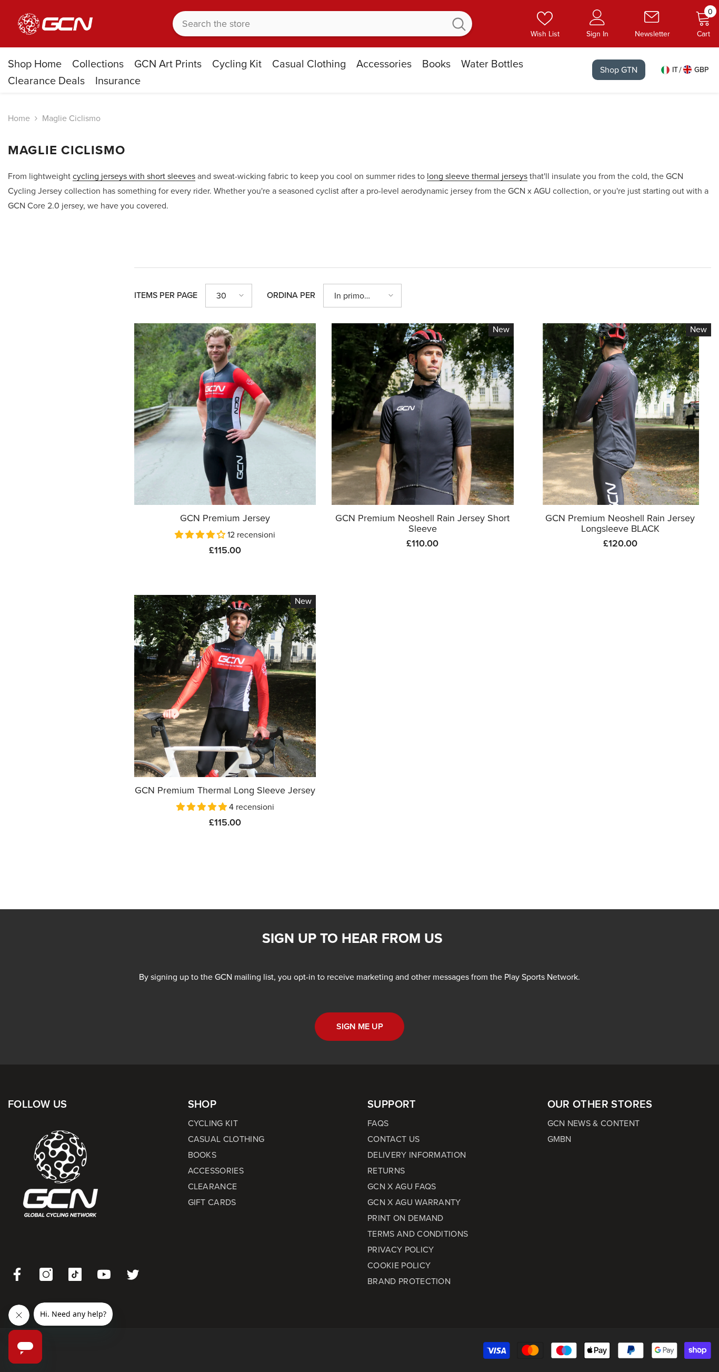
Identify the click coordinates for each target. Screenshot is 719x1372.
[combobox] (309, 23)
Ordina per (291, 295)
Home (19, 118)
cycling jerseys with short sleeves (134, 176)
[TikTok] (75, 1274)
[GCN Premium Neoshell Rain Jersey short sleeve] (422, 414)
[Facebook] (17, 1274)
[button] (228, 295)
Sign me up (359, 1026)
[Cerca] (322, 23)
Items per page (165, 295)
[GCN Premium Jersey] (225, 414)
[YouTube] (104, 1274)
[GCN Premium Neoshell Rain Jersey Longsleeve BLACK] (620, 414)
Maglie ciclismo (71, 118)
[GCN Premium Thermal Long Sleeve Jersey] (225, 686)
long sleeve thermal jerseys (477, 176)
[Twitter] (133, 1274)
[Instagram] (46, 1274)
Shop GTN (618, 70)
